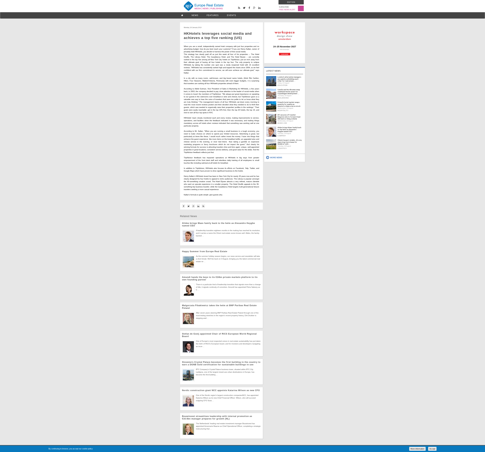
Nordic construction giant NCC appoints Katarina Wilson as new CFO (221, 390)
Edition (291, 2)
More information (417, 449)
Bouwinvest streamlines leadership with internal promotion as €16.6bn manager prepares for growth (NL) (217, 417)
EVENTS (231, 15)
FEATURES (213, 15)
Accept (432, 449)
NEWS (195, 15)
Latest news (273, 71)
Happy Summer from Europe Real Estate (204, 251)
